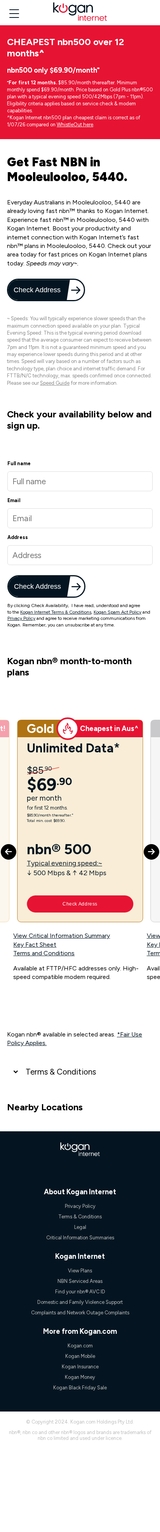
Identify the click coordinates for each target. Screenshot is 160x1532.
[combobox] (80, 555)
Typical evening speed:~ (64, 863)
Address (17, 537)
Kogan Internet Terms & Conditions (55, 612)
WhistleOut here (75, 124)
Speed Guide (55, 383)
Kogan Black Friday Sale (80, 1388)
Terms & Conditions (61, 1072)
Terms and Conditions (44, 953)
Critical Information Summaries (80, 1238)
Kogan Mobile (80, 1356)
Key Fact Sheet (34, 944)
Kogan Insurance (80, 1367)
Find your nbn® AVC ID (80, 1292)
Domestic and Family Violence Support (80, 1302)
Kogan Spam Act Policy (117, 612)
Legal (80, 1227)
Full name (19, 463)
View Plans (80, 1271)
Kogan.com (80, 1346)
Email (13, 500)
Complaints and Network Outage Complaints (80, 1313)
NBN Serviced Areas (80, 1281)
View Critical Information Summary (61, 935)
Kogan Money (80, 1377)
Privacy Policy (21, 618)
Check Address (37, 290)
